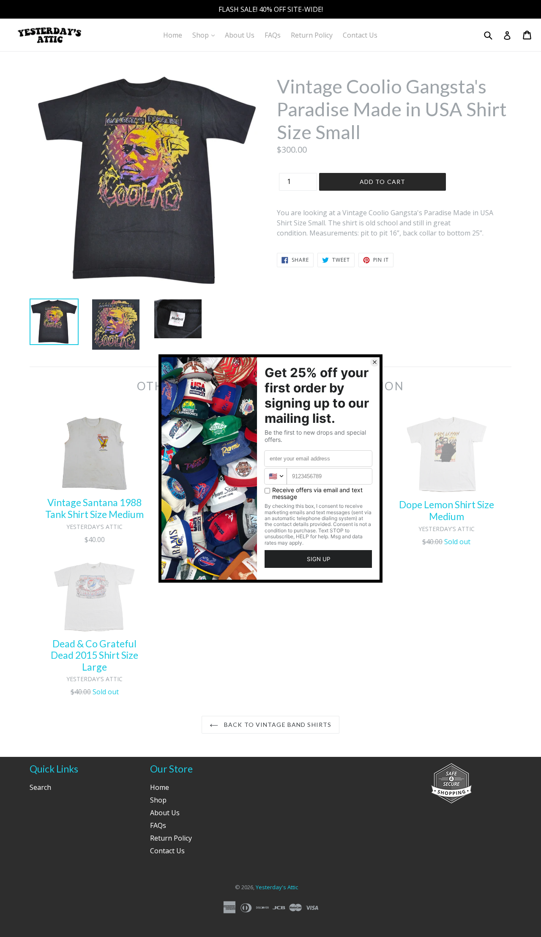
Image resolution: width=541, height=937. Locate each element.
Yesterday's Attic (277, 887)
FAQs (273, 35)
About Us (239, 35)
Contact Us (360, 35)
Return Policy (312, 35)
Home (172, 35)
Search (40, 787)
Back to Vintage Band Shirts (276, 724)
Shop (205, 35)
